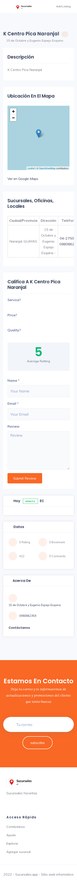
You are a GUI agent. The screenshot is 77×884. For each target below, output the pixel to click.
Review (13, 426)
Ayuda (11, 835)
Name (12, 380)
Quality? (14, 330)
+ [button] (13, 111)
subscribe (37, 743)
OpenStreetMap (47, 168)
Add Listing (63, 6)
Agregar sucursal (18, 852)
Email (11, 403)
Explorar (12, 843)
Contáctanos (15, 827)
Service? (14, 300)
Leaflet (31, 168)
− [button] (13, 118)
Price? (12, 315)
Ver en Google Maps (22, 178)
